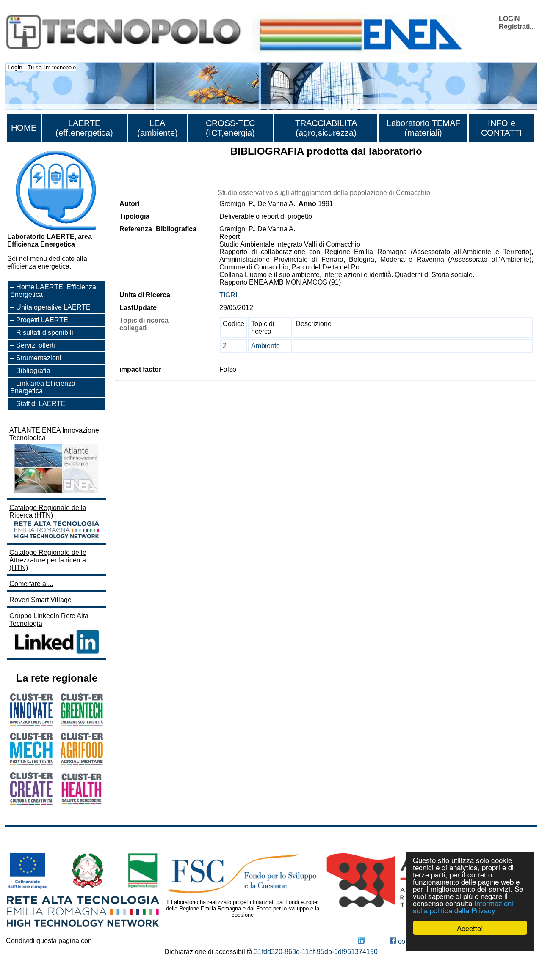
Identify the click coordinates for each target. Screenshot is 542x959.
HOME (23, 127)
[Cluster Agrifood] (82, 763)
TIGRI (228, 295)
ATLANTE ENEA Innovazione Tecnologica (54, 434)
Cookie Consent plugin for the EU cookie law (470, 942)
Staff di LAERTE (41, 403)
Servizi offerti (35, 345)
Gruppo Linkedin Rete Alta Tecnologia (48, 619)
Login (15, 67)
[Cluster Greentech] (82, 723)
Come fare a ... (31, 583)
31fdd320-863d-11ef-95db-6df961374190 (316, 951)
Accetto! (470, 928)
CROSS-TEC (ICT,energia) (230, 127)
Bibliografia (33, 370)
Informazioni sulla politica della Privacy (463, 906)
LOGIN (509, 18)
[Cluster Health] (82, 802)
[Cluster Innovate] (31, 723)
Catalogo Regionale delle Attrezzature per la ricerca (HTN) (47, 560)
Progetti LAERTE (42, 319)
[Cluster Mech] (31, 763)
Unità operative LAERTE (53, 307)
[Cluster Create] (31, 802)
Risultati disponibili (44, 332)
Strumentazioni (38, 358)
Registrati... (517, 26)
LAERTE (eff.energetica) (84, 127)
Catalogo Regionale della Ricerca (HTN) (47, 511)
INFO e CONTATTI (501, 127)
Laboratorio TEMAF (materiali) (423, 127)
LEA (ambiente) (157, 127)
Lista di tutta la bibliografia (155, 176)
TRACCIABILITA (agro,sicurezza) (326, 127)
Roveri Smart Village (40, 599)
